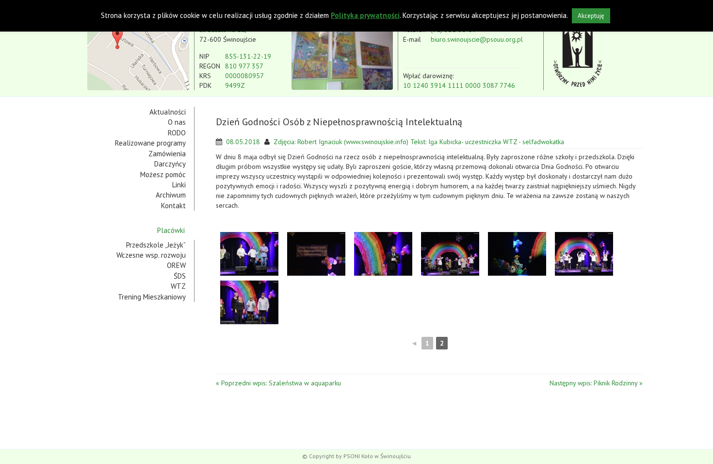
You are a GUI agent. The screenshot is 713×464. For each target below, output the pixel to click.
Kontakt (173, 205)
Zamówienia (167, 153)
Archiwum (171, 194)
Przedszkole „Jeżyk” (156, 244)
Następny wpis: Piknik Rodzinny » (596, 383)
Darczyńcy (170, 163)
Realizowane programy (150, 143)
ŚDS (180, 276)
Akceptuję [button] (591, 16)
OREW (176, 265)
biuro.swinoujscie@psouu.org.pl (477, 39)
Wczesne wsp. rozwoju (151, 255)
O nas (177, 122)
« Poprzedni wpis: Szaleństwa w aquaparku (278, 383)
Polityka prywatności (365, 15)
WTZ (178, 286)
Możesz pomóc (163, 174)
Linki (179, 184)
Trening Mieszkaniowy (152, 296)
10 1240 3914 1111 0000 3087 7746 (459, 85)
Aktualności (167, 111)
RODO (177, 132)
